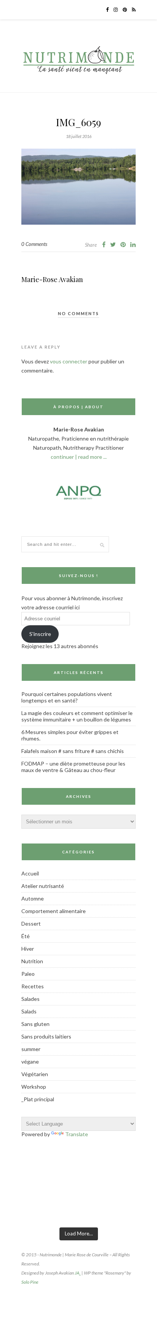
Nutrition (32, 961)
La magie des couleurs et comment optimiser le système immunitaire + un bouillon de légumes (77, 716)
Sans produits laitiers (46, 1036)
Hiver (27, 948)
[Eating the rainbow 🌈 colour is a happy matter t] (136, 1212)
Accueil (30, 873)
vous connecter (68, 361)
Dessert (31, 923)
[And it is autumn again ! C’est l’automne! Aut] (59, 1212)
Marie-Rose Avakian (52, 279)
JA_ (78, 1273)
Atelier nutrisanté (42, 886)
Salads (29, 1011)
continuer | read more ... (79, 456)
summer (30, 1049)
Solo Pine (29, 1282)
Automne (32, 898)
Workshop (33, 1086)
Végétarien (34, 1074)
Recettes (32, 986)
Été (25, 936)
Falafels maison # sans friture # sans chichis (72, 751)
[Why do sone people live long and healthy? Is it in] (97, 1212)
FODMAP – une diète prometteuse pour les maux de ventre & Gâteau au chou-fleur (73, 766)
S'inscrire (40, 634)
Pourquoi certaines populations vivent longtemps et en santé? (66, 697)
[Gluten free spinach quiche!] (21, 1212)
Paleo (28, 973)
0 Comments (34, 244)
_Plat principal (37, 1099)
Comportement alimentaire (53, 911)
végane (30, 1061)
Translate (76, 1134)
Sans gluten (35, 1024)
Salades (30, 999)
